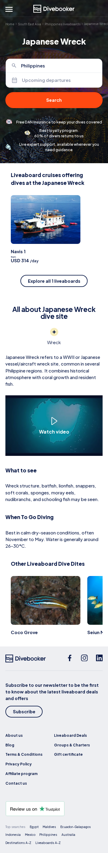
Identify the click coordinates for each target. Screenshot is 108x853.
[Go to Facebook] (69, 658)
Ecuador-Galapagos (75, 827)
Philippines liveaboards (62, 24)
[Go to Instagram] (84, 658)
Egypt (34, 827)
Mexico (30, 834)
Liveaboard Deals (70, 735)
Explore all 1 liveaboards (54, 281)
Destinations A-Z (18, 843)
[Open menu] (9, 9)
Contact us (16, 783)
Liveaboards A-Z (48, 843)
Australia (68, 834)
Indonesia (13, 834)
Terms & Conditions (24, 754)
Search (54, 100)
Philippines (48, 834)
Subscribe (24, 711)
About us (14, 735)
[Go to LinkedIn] (99, 658)
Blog (9, 744)
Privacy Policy (18, 763)
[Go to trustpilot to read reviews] (54, 808)
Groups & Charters (72, 744)
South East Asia (29, 24)
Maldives (49, 827)
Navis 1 (18, 251)
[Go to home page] (54, 9)
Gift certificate (68, 754)
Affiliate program (21, 773)
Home (9, 24)
